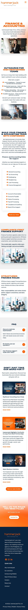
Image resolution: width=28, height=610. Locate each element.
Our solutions (9, 570)
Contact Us (14, 517)
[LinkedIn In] (11, 560)
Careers (7, 580)
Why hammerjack (10, 567)
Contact (7, 586)
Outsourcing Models (10, 574)
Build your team (14, 214)
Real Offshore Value (10, 577)
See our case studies (14, 489)
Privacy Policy (7, 606)
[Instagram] (9, 560)
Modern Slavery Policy (18, 606)
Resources (8, 583)
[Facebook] (6, 560)
